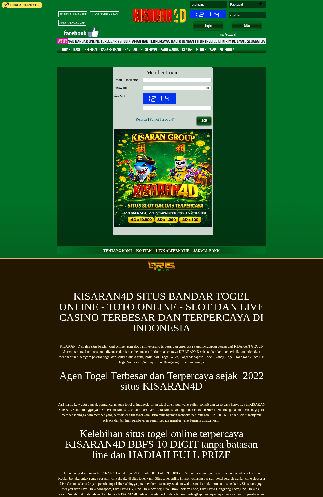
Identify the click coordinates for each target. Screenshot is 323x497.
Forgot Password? (162, 119)
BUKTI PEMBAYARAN (104, 14)
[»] (22, 5)
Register (141, 119)
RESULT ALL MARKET (72, 14)
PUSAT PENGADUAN (72, 22)
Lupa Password (228, 34)
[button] (208, 26)
